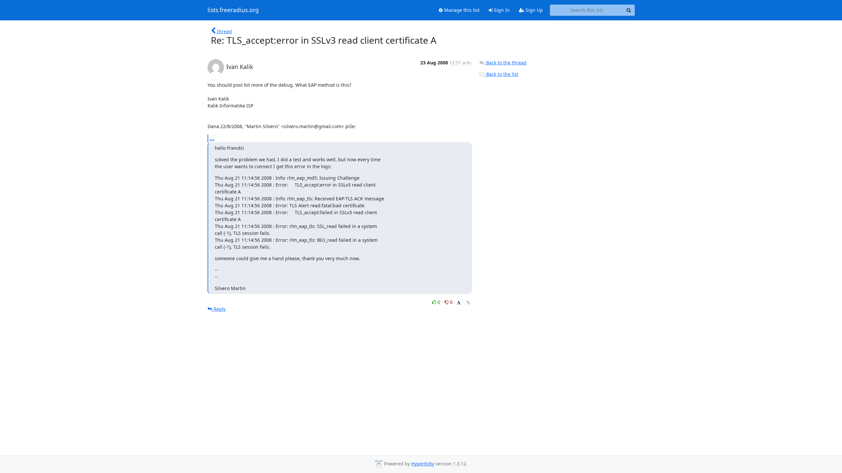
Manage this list (461, 10)
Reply (219, 309)
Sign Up (533, 10)
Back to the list (501, 74)
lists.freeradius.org (233, 10)
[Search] (629, 10)
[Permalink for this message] (468, 302)
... (212, 138)
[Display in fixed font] (458, 303)
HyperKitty (422, 464)
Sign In (501, 10)
